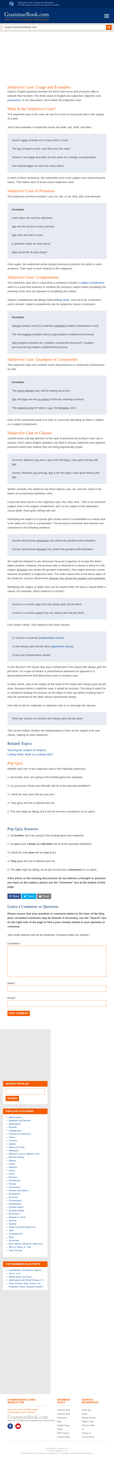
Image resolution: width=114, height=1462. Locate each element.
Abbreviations (15, 1117)
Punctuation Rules (62, 1420)
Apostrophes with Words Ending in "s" (26, 1280)
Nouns (12, 1174)
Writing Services (89, 1418)
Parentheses (15, 1180)
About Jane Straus (86, 1412)
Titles (11, 1230)
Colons (12, 1137)
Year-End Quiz (15, 1250)
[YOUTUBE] (18, 1426)
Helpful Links (88, 1421)
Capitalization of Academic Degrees (25, 1270)
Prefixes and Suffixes (18, 1190)
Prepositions (14, 1194)
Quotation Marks (16, 1210)
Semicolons (14, 1214)
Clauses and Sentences (20, 1134)
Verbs (11, 1237)
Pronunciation (15, 1200)
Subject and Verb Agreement (22, 1227)
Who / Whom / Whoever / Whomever (26, 1244)
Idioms (12, 1170)
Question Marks (16, 1207)
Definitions (14, 1150)
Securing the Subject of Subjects (26, 750)
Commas (13, 1140)
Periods (12, 1184)
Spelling (12, 1224)
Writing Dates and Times (20, 1277)
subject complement (92, 282)
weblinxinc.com (62, 1448)
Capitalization (15, 1130)
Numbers (13, 1177)
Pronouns (13, 1197)
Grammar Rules (63, 1414)
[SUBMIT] (109, 27)
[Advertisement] (57, 54)
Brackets (13, 1127)
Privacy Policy (88, 1437)
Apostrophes (15, 1124)
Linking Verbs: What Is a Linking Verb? (30, 754)
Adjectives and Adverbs (20, 1120)
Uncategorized (15, 1234)
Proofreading (15, 1204)
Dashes (12, 1144)
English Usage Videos (63, 1427)
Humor (12, 1164)
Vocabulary (14, 1240)
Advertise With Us (88, 1427)
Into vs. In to (14, 1273)
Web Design (50, 1448)
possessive (14, 100)
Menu (107, 16)
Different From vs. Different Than (24, 1154)
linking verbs (62, 299)
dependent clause (62, 646)
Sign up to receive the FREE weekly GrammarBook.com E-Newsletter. (22, 1410)
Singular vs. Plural (17, 1217)
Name (11, 983)
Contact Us (86, 1433)
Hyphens (13, 1167)
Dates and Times (17, 1147)
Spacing (12, 1220)
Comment (14, 943)
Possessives (14, 1187)
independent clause (51, 637)
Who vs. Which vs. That (20, 1247)
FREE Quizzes (63, 1433)
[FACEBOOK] (10, 1426)
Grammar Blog (63, 1437)
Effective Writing (16, 1157)
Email (11, 998)
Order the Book (63, 1410)
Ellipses (12, 1160)
